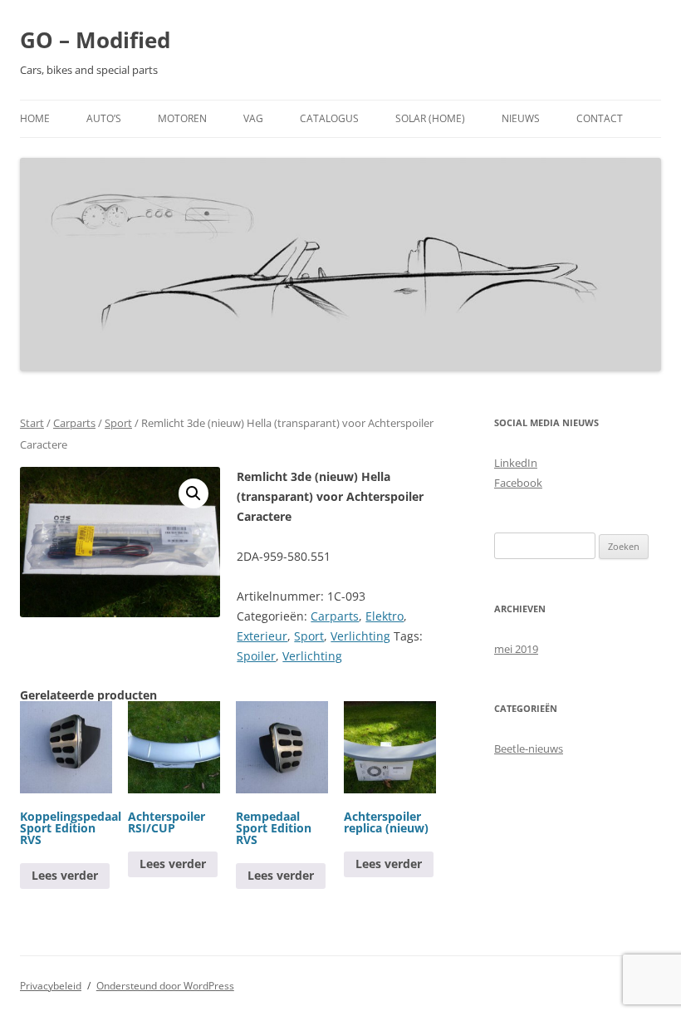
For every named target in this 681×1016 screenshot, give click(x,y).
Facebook (518, 482)
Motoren (182, 118)
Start (32, 422)
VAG (253, 118)
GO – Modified (95, 40)
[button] (193, 493)
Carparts (74, 422)
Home (35, 118)
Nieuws (521, 118)
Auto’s (103, 118)
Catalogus (329, 118)
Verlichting (360, 636)
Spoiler (256, 656)
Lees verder (65, 875)
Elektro (384, 616)
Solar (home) (430, 118)
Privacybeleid (50, 986)
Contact (599, 118)
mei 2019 (516, 648)
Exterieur (262, 636)
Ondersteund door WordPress (165, 986)
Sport (118, 422)
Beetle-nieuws (528, 748)
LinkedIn (515, 462)
